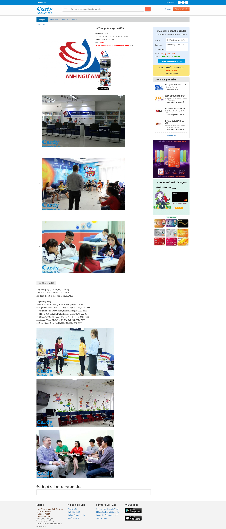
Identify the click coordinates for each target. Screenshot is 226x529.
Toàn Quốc (40, 24)
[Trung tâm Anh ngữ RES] (159, 110)
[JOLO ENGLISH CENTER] (159, 98)
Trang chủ (42, 19)
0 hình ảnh (54, 19)
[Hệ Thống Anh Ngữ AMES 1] (105, 63)
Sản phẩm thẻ (160, 49)
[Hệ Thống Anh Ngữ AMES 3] (105, 81)
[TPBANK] (171, 159)
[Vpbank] (171, 231)
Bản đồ (74, 19)
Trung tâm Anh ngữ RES (175, 108)
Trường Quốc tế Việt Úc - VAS (175, 122)
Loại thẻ (157, 40)
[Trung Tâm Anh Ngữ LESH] (159, 87)
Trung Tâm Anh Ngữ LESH (175, 84)
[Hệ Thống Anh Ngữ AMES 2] (105, 72)
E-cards (168, 9)
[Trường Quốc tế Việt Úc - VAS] (159, 123)
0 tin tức (65, 19)
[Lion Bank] (171, 197)
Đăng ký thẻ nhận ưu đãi (172, 61)
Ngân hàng (159, 45)
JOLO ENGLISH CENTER (175, 96)
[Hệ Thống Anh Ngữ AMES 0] (105, 54)
